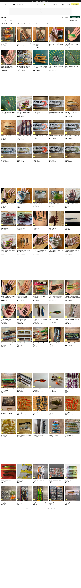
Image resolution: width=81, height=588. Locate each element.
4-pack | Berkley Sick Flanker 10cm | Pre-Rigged (40, 297)
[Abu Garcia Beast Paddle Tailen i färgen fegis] (56, 334)
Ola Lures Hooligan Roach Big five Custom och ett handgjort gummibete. (8, 343)
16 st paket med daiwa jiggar (55, 480)
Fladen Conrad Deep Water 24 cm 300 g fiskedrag (40, 44)
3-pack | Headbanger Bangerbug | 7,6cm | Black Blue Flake (8, 297)
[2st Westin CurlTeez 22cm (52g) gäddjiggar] (40, 311)
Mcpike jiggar (51, 502)
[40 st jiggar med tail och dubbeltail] (8, 493)
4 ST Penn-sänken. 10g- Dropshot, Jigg (56, 67)
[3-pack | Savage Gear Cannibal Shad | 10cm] (24, 103)
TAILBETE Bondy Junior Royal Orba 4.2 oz (72, 320)
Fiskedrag (5, 20)
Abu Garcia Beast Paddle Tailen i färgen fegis (56, 343)
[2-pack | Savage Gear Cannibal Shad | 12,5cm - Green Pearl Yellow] (72, 287)
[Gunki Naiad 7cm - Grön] (56, 195)
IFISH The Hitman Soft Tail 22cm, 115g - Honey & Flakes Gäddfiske (40, 67)
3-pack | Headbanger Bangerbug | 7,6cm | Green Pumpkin (40, 251)
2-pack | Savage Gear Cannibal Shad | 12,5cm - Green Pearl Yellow (72, 297)
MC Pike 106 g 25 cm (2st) (70, 342)
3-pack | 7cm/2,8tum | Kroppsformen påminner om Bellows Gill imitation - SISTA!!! (7, 320)
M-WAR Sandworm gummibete (55, 412)
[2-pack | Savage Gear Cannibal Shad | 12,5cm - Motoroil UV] (56, 287)
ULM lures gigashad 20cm (70, 435)
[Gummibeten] (24, 471)
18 (48, 508)
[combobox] (27, 4)
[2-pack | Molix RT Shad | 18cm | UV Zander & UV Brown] (72, 103)
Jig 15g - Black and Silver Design (71, 66)
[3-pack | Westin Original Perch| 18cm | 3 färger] (24, 241)
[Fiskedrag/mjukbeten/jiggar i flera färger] (8, 34)
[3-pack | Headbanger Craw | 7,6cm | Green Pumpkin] (56, 241)
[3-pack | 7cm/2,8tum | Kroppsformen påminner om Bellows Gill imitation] (24, 311)
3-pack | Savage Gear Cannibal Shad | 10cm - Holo (71, 204)
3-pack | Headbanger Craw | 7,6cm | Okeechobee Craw (24, 204)
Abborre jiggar (20, 412)
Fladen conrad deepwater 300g (24, 43)
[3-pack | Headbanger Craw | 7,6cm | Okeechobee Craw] (24, 195)
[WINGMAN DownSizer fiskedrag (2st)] (24, 334)
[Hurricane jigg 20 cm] (72, 493)
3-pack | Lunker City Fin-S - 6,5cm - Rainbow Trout (40, 227)
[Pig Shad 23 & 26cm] (24, 380)
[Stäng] (80, 1)
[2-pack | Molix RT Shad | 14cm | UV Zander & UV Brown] (8, 127)
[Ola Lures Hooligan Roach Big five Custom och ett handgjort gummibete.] (8, 334)
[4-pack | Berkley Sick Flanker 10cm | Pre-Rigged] (40, 287)
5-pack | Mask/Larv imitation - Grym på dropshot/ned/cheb (7, 67)
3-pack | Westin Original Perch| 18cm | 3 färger (23, 251)
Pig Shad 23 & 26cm (21, 388)
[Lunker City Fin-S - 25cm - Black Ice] (72, 218)
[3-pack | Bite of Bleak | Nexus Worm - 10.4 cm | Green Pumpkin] (56, 34)
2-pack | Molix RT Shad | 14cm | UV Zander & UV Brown (8, 136)
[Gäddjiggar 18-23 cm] (56, 426)
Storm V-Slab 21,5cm (53, 319)
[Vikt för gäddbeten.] (56, 380)
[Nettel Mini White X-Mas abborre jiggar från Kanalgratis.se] (8, 403)
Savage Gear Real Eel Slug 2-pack (40, 502)
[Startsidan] (12, 4)
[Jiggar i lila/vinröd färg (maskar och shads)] (72, 380)
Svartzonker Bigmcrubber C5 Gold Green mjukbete (8, 389)
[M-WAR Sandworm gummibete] (56, 403)
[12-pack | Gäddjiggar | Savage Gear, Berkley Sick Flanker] (24, 57)
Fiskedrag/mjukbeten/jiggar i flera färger (8, 44)
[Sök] (37, 4)
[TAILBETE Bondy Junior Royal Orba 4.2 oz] (72, 311)
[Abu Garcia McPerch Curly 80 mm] (24, 426)
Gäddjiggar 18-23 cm (53, 435)
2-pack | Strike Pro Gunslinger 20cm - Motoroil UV (55, 227)
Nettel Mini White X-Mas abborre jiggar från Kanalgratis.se (8, 413)
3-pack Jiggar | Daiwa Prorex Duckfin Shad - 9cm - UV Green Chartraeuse (71, 44)
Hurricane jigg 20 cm (69, 502)
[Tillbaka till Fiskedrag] (2, 20)
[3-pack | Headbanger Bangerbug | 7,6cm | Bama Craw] (8, 195)
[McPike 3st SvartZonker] (8, 471)
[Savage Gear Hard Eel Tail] (40, 471)
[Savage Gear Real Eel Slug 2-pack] (40, 493)
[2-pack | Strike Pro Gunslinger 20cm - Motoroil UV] (56, 218)
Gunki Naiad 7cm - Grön (54, 203)
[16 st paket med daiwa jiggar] (56, 471)
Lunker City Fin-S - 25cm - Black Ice (72, 226)
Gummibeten (20, 480)
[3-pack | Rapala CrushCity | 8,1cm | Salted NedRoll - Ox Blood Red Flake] (24, 127)
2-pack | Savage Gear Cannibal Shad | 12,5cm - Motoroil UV (55, 297)
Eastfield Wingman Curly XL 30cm (40, 112)
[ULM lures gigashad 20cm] (72, 426)
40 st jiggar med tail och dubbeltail (8, 502)
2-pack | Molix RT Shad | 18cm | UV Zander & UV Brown (72, 113)
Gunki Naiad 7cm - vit (37, 203)
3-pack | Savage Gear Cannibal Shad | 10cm (23, 113)
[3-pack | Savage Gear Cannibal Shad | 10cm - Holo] (72, 195)
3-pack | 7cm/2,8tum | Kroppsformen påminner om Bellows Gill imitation (23, 320)
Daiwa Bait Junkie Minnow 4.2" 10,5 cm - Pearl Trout (8, 227)
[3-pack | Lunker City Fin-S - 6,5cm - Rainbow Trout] (40, 218)
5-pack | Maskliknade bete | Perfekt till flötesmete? (23, 297)
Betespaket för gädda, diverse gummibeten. (39, 343)
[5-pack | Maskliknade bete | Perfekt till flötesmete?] (24, 287)
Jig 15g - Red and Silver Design (8, 112)
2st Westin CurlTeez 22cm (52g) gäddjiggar (40, 320)
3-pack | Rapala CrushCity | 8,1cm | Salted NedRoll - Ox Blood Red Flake (24, 136)
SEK (48, 4)
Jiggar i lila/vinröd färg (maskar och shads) (72, 389)
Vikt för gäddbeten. (53, 388)
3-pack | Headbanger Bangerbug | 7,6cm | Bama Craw (8, 204)
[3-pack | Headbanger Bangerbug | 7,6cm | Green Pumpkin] (40, 241)
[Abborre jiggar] (24, 403)
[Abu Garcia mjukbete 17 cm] (24, 493)
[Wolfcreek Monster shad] (40, 426)
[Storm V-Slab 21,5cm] (56, 311)
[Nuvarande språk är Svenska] (45, 4)
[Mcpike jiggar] (56, 493)
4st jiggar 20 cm (68, 480)
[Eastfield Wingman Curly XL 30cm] (40, 103)
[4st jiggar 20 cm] (72, 471)
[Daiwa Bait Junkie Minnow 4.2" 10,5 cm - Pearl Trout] (8, 218)
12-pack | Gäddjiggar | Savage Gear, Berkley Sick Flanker (23, 67)
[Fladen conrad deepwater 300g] (24, 34)
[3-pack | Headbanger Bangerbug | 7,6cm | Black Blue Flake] (8, 287)
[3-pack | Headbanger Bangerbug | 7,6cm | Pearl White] (72, 241)
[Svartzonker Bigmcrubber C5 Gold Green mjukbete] (8, 380)
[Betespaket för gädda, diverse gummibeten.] (40, 334)
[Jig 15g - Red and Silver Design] (8, 103)
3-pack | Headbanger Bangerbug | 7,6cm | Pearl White (72, 251)
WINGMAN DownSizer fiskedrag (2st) (24, 343)
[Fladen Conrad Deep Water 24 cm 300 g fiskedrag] (40, 34)
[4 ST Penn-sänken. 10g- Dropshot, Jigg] (56, 57)
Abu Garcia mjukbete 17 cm (23, 502)
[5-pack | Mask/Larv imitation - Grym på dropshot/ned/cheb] (8, 57)
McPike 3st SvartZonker (6, 480)
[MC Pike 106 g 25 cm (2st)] (72, 334)
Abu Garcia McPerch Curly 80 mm (24, 435)
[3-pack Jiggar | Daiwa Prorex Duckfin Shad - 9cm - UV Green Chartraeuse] (72, 34)
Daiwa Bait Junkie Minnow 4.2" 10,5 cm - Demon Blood (24, 227)
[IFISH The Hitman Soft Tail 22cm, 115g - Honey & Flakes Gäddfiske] (40, 57)
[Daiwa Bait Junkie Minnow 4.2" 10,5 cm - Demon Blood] (24, 218)
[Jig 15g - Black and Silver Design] (72, 57)
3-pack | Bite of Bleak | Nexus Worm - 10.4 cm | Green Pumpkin (56, 44)
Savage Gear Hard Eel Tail (38, 480)
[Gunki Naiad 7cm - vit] (40, 195)
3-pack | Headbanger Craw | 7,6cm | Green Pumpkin (56, 251)
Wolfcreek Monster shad (38, 435)
